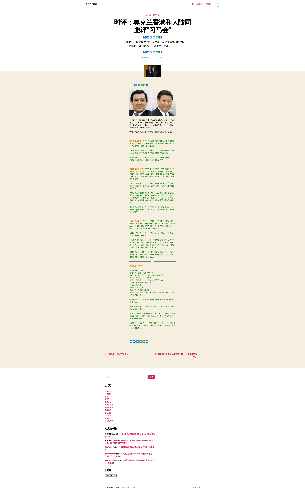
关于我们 (199, 4)
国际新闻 (108, 394)
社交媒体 (108, 416)
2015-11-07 (159, 57)
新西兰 (107, 399)
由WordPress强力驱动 (128, 487)
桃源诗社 (108, 402)
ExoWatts (108, 447)
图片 (106, 396)
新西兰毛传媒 (91, 4)
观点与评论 (156, 15)
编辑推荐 (148, 15)
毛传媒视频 (109, 407)
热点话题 (108, 413)
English (108, 391)
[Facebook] (144, 37)
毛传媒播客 (109, 405)
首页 (193, 4)
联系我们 (208, 4)
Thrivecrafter (110, 454)
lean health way (111, 460)
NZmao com (147, 57)
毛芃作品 (108, 410)
